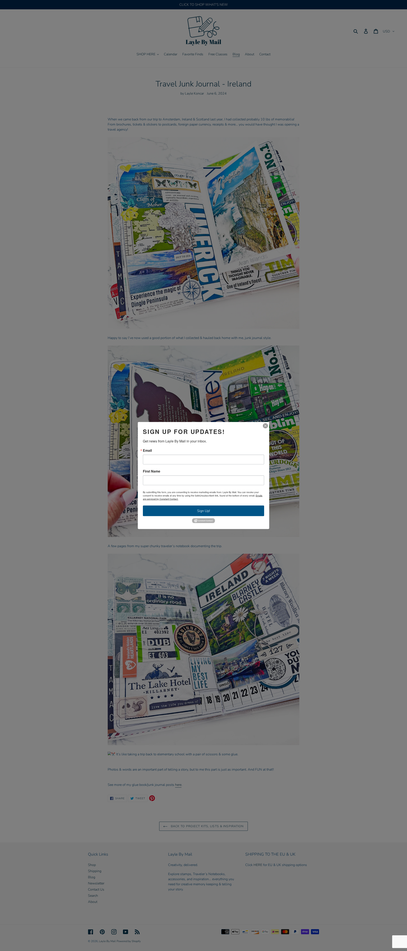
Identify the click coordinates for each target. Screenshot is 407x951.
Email (147, 450)
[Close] (265, 425)
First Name (151, 471)
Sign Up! (203, 511)
